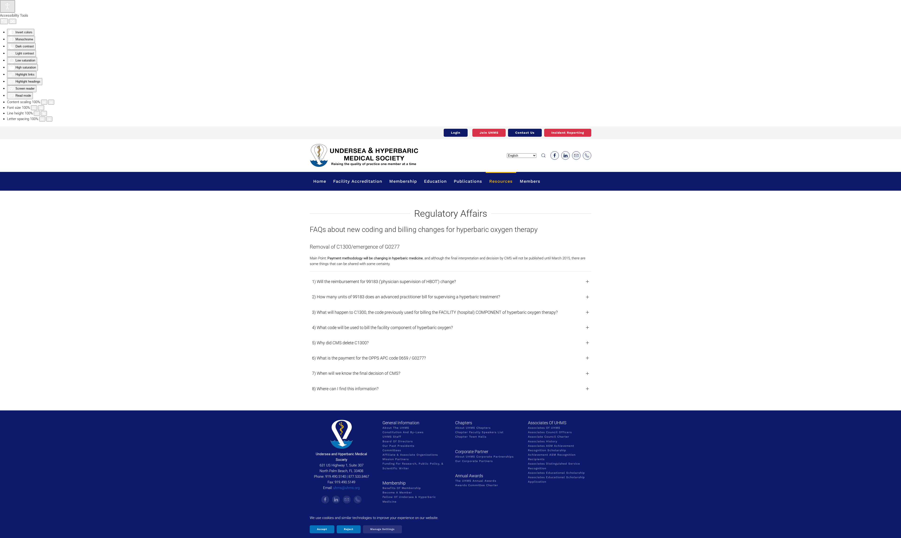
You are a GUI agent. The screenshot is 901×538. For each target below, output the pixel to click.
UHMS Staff (391, 436)
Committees (391, 450)
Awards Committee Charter (476, 485)
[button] (543, 155)
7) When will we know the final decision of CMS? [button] (356, 373)
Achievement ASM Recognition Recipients (552, 457)
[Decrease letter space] (42, 119)
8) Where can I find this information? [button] (345, 388)
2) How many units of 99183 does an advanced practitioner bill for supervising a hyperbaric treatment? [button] (406, 296)
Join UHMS (489, 132)
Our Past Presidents (398, 445)
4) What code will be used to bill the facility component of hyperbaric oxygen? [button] (382, 327)
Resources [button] (501, 181)
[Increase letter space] (49, 119)
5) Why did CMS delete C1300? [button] (340, 342)
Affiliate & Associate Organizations (410, 454)
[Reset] (4, 21)
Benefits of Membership (401, 488)
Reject (348, 529)
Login (455, 132)
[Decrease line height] (37, 113)
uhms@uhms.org (346, 488)
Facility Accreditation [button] (357, 181)
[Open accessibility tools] (7, 6)
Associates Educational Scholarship (556, 472)
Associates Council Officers (550, 432)
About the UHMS (395, 427)
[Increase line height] (44, 113)
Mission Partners (395, 459)
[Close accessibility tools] (12, 21)
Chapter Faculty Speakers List (479, 432)
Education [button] (435, 181)
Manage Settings (382, 529)
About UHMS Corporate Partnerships (484, 456)
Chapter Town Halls (470, 436)
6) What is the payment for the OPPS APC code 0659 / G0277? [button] (369, 358)
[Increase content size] (51, 102)
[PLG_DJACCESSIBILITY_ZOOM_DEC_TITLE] (44, 102)
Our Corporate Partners (474, 461)
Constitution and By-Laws (403, 432)
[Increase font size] (41, 107)
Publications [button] (468, 181)
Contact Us (524, 132)
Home (319, 181)
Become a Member (397, 492)
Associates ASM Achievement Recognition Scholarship (551, 448)
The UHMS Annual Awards (475, 480)
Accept (322, 529)
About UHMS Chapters (473, 427)
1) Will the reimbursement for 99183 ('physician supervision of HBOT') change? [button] (384, 281)
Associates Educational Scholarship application (556, 479)
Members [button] (530, 181)
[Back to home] (364, 155)
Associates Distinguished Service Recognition (554, 466)
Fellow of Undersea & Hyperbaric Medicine (409, 499)
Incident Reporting (567, 132)
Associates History (542, 441)
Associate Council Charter (548, 436)
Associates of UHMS (544, 427)
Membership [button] (403, 181)
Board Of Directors (397, 441)
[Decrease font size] (34, 107)
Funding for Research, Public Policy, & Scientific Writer (412, 466)
